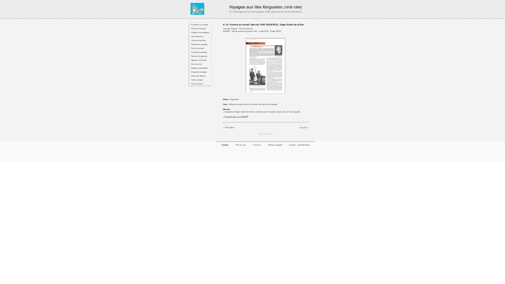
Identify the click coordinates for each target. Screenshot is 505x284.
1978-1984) (293, 7)
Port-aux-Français (198, 28)
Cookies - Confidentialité (299, 145)
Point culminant (197, 48)
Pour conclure (197, 84)
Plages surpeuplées (199, 68)
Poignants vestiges (199, 72)
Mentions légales (275, 145)
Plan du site (241, 145)
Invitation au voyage (199, 24)
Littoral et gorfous (198, 40)
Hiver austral (196, 64)
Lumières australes (199, 52)
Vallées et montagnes (200, 32)
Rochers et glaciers (199, 56)
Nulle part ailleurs (198, 76)
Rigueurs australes (199, 60)
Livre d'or (257, 145)
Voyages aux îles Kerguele (254, 6)
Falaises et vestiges (199, 44)
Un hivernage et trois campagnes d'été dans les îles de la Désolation (265, 11)
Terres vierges (197, 80)
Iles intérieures (197, 36)
